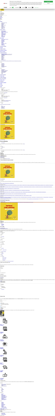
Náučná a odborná (2, 29)
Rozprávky (3, 42)
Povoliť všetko (48, 1)
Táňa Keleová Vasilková (4, 66)
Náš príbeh (3, 402)
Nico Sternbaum (3, 142)
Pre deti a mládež (3, 106)
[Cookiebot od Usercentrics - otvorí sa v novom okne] (5, 7)
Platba (2, 394)
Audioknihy (1, 17)
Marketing (3, 405)
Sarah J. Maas (3, 65)
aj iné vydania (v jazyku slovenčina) (4, 303)
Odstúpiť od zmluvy (4, 399)
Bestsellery (3, 56)
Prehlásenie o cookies (4, 406)
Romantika (3, 24)
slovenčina (3, 248)
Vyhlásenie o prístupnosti (4, 407)
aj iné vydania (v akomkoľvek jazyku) (5, 304)
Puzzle (1, 86)
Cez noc (1, 316)
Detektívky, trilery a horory (4, 22)
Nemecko (2, 251)
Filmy (0, 18)
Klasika (2, 25)
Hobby (2, 35)
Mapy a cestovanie (2, 51)
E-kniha (1, 307)
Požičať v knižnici (8, 158)
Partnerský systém (3, 404)
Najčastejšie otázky (3, 395)
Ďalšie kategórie (3, 28)
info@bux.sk (3, 289)
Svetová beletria (3, 27)
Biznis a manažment (4, 31)
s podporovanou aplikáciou (8, 100)
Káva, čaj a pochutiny (3, 78)
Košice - (5, 188)
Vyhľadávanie (1, 14)
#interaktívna (1, 228)
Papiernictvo (2, 81)
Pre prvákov (3, 40)
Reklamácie (3, 398)
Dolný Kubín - (8, 197)
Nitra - (25, 190)
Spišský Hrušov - (14, 188)
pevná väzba (3, 236)
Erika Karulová (1, 277)
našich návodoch (5, 92)
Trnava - (26, 195)
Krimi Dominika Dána (4, 71)
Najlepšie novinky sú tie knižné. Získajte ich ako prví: (5, 409)
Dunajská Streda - (6, 195)
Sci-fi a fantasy (3, 23)
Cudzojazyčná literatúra (3, 52)
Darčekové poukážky (3, 74)
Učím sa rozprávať (3, 72)
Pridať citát (1, 309)
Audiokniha (2, 308)
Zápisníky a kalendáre (3, 82)
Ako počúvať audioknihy (4, 397)
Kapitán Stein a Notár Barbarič (5, 70)
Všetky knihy (3, 55)
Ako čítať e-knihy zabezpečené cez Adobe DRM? (5, 104)
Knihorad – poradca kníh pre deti (5, 39)
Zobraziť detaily (36, 7)
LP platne (1, 85)
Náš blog (2, 403)
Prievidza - (7, 183)
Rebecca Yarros (3, 64)
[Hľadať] (6, 15)
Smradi (2, 73)
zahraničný (5, 251)
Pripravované (3, 57)
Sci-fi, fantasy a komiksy (4, 43)
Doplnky (2, 391)
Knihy (3, 256)
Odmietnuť (48, 3)
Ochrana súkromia (3, 413)
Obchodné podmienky (4, 414)
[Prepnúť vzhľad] (0, 20)
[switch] (20, 7)
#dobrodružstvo (6, 228)
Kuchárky (1, 47)
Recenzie (2, 225)
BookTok (2, 59)
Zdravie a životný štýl (4, 34)
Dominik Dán (3, 63)
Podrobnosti (3, 224)
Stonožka (2, 253)
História (2, 32)
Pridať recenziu (2, 274)
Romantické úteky (3, 69)
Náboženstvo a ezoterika (3, 50)
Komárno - (5, 190)
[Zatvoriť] (0, 161)
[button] (27, 153)
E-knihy (1, 16)
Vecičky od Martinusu (3, 77)
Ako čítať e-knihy (3, 396)
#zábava (4, 228)
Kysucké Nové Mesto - (21, 197)
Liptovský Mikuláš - (37, 197)
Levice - (15, 190)
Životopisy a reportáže (4, 33)
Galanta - (17, 195)
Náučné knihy (3, 44)
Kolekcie (2, 58)
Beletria (1, 21)
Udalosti (2, 385)
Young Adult (3, 41)
